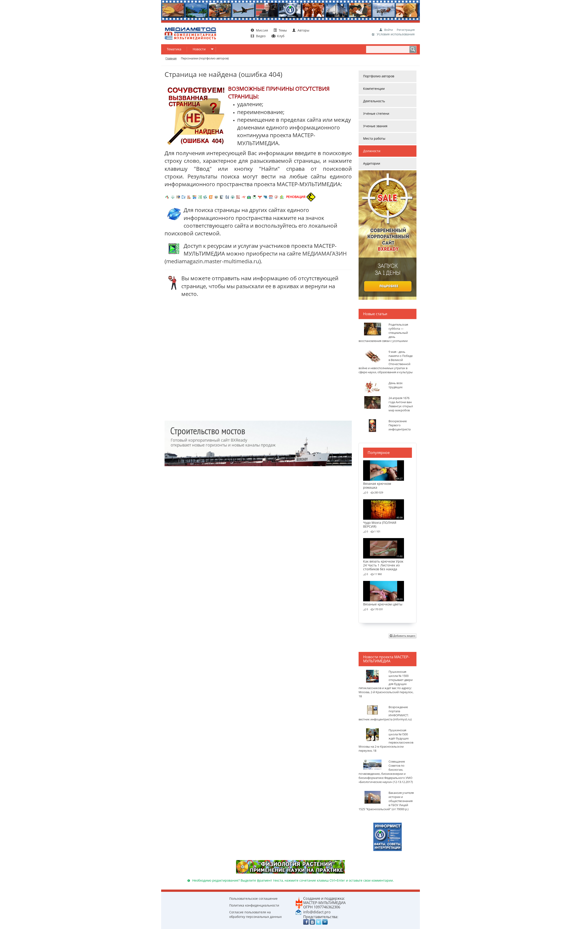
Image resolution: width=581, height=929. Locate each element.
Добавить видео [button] (404, 636)
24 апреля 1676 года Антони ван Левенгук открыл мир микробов (401, 404)
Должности (371, 151)
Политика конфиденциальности (254, 905)
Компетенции (374, 88)
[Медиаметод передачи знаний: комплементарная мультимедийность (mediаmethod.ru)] (270, 197)
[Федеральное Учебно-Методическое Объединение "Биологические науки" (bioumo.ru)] (254, 197)
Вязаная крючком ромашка (383, 483)
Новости (199, 49)
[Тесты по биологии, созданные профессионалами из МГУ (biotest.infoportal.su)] (281, 197)
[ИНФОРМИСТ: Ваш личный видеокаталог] (387, 836)
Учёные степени (376, 113)
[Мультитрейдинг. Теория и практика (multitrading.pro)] (167, 197)
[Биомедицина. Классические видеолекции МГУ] (205, 197)
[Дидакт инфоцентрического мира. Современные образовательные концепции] (216, 197)
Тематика (174, 49)
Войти (388, 30)
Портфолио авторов (378, 76)
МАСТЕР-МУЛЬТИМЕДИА (324, 902)
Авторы (303, 30)
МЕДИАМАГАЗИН (324, 253)
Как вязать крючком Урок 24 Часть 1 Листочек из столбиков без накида (383, 563)
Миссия (261, 30)
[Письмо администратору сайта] (298, 911)
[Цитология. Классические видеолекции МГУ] (211, 197)
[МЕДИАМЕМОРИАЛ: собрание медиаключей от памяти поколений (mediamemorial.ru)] (276, 197)
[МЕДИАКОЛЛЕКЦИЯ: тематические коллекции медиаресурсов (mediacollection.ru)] (238, 197)
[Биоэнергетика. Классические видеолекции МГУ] (194, 197)
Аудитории (371, 163)
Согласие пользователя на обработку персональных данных (255, 914)
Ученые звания (375, 126)
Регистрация (406, 30)
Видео (260, 36)
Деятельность (374, 101)
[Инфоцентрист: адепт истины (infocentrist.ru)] (232, 197)
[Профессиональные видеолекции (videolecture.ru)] (221, 197)
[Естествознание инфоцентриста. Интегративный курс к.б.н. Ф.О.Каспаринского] (172, 197)
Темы (283, 30)
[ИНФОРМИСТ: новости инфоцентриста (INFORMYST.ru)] (178, 197)
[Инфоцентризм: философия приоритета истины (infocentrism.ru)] (227, 197)
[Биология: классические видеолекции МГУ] (200, 197)
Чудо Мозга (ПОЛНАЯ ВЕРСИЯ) (383, 522)
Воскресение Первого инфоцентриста (400, 425)
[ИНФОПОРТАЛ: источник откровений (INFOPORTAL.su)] (183, 197)
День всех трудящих (396, 385)
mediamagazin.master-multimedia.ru (212, 261)
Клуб (280, 36)
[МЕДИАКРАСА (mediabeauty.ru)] (243, 197)
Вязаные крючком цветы (383, 601)
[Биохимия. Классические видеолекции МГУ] (189, 197)
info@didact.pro (317, 911)
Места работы (374, 138)
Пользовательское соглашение (253, 898)
